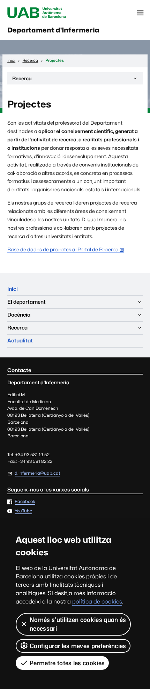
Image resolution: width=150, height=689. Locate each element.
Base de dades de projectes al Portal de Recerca (63, 249)
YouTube (23, 511)
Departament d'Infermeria (53, 30)
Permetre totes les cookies (67, 663)
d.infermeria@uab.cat (37, 473)
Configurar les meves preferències (78, 646)
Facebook (25, 502)
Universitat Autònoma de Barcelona (36, 12)
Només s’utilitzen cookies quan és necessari (78, 624)
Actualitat (20, 340)
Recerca (22, 79)
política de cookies (97, 601)
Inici (12, 289)
